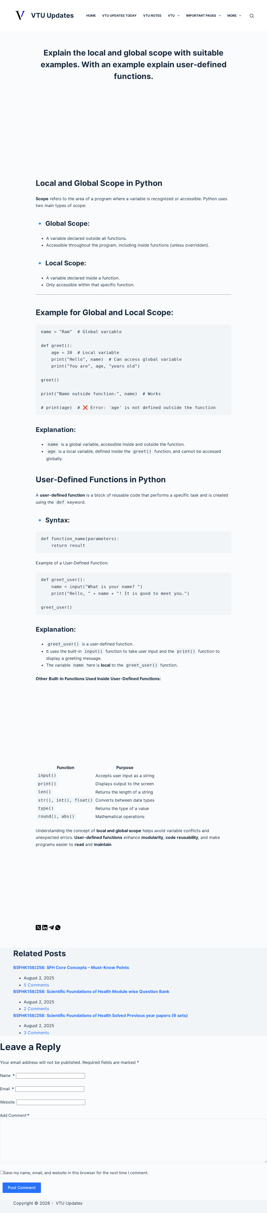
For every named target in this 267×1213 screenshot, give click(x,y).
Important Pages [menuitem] (201, 15)
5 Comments (36, 985)
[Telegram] (52, 928)
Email (7, 1088)
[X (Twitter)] (39, 928)
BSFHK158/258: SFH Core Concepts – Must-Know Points (71, 967)
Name (7, 1075)
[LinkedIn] (45, 928)
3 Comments (36, 1032)
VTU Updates (52, 15)
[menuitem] (178, 15)
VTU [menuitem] (171, 15)
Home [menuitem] (91, 15)
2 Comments (36, 1008)
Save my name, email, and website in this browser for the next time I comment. (75, 1172)
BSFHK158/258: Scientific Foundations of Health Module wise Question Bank (91, 991)
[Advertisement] (133, 129)
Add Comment (14, 1115)
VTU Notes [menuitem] (152, 15)
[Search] (252, 16)
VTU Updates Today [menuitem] (119, 15)
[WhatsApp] (57, 928)
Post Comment (22, 1187)
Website (7, 1102)
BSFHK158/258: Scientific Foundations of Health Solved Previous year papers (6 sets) (100, 1015)
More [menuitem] (231, 15)
